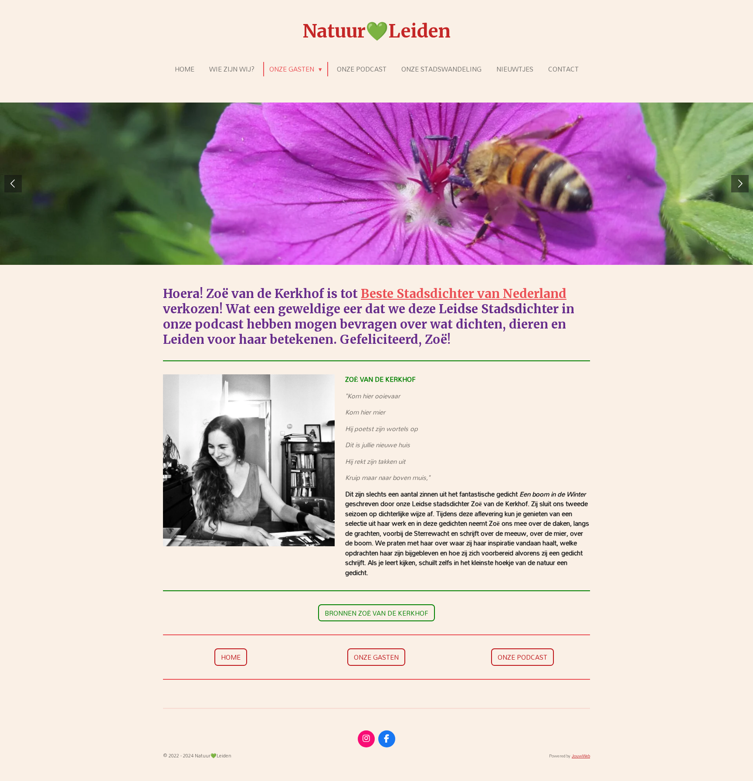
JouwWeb (581, 756)
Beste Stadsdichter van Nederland (463, 293)
